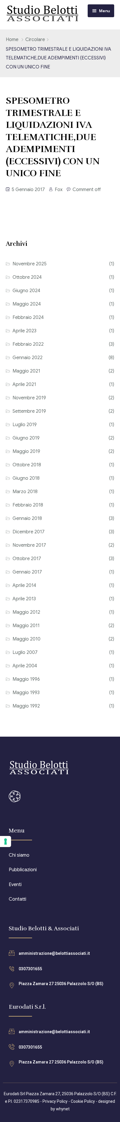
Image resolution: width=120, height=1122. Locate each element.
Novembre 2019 (29, 398)
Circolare (35, 40)
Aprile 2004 (25, 666)
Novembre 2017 (29, 545)
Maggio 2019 (26, 451)
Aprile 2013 (24, 599)
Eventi (15, 885)
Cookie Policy (83, 1101)
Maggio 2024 (27, 304)
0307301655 (30, 968)
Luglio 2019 (25, 425)
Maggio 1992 (26, 706)
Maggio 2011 (26, 626)
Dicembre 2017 (29, 532)
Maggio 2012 (26, 612)
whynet (63, 1109)
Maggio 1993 (26, 693)
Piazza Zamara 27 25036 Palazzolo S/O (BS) (61, 983)
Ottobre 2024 (27, 277)
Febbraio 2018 (28, 505)
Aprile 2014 (24, 585)
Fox (59, 190)
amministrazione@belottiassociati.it (54, 953)
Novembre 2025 (30, 264)
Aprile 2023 (24, 331)
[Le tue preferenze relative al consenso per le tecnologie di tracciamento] (5, 841)
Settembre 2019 (29, 411)
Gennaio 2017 (27, 572)
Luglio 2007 (25, 652)
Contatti (17, 899)
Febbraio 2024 (28, 317)
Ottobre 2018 (27, 465)
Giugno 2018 (26, 478)
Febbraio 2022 (28, 344)
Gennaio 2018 (27, 518)
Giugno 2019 (26, 438)
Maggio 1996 (26, 679)
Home (12, 40)
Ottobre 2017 (27, 559)
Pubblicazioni (23, 870)
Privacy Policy (55, 1101)
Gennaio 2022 (28, 358)
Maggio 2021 (26, 371)
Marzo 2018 (25, 492)
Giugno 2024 (26, 291)
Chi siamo (19, 855)
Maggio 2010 (26, 639)
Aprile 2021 (24, 384)
